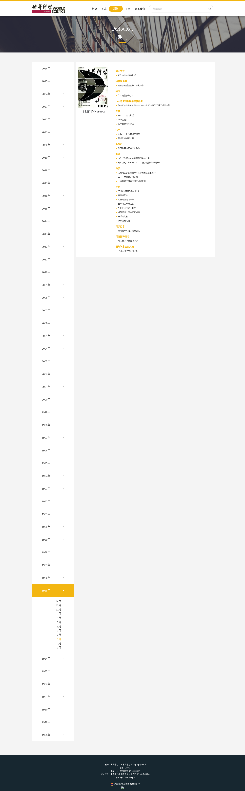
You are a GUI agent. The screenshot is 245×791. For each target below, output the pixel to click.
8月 (59, 618)
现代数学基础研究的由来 (129, 231)
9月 (59, 613)
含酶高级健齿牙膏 (126, 199)
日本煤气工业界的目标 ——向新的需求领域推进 (139, 163)
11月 (58, 605)
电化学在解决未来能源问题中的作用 (134, 158)
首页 (94, 8)
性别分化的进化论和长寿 (129, 191)
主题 (127, 8)
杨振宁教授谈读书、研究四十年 (132, 85)
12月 (58, 601)
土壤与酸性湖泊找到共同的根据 (132, 181)
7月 (59, 622)
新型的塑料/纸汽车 (126, 124)
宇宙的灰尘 (123, 195)
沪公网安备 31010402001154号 (126, 784)
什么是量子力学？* (126, 96)
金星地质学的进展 (126, 204)
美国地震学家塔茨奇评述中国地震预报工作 (137, 173)
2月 (59, 643)
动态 (104, 8)
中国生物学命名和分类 (128, 251)
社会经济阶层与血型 (127, 208)
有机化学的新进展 (126, 138)
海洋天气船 (123, 216)
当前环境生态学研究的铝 (129, 212)
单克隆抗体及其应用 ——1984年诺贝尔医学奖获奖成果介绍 (144, 105)
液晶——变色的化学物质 (129, 134)
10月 (58, 609)
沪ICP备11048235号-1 (125, 778)
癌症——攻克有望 (126, 115)
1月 (59, 647)
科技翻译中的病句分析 (128, 241)
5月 (59, 630)
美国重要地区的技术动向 (129, 148)
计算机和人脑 (124, 221)
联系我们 (140, 8)
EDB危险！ (123, 120)
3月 (59, 639)
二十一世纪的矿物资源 (128, 177)
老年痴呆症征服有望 (127, 75)
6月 (59, 626)
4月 (59, 635)
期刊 (115, 8)
